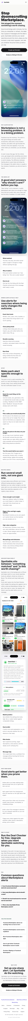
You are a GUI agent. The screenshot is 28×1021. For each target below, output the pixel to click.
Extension (9, 1005)
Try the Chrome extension (7, 999)
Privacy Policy (7, 1011)
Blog (18, 1008)
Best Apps (12, 1008)
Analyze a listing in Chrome (14, 55)
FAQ (22, 1008)
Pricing (23, 1005)
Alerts (3, 1005)
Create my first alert (14, 50)
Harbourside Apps (16, 1017)
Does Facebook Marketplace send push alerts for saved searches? (13, 887)
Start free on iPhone (22, 999)
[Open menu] (25, 2)
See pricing (15, 1002)
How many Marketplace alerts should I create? (13, 893)
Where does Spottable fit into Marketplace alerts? (10, 906)
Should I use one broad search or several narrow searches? (13, 899)
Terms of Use (15, 1011)
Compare (5, 1008)
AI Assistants (17, 1005)
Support (22, 1011)
